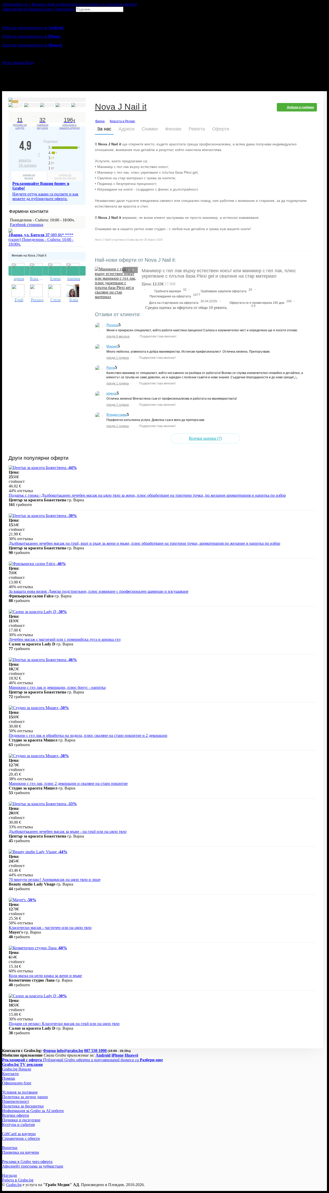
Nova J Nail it (121, 107)
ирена (111, 393)
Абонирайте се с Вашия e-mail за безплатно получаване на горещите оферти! (69, 4)
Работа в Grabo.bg (17, 1180)
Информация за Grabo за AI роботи (33, 1111)
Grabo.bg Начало (16, 1069)
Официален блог (17, 1083)
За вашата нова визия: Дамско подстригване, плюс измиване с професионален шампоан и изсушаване (98, 591)
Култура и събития (18, 1124)
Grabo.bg (14, 1184)
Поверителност (15, 1101)
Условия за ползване (20, 1092)
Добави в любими (300, 107)
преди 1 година (117, 358)
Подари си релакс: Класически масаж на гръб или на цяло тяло (64, 1023)
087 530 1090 (95, 1050)
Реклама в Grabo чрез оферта (27, 1161)
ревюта (29, 157)
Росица (112, 325)
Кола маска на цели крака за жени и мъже (45, 975)
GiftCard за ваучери (19, 1134)
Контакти (10, 1074)
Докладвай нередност (47, 271)
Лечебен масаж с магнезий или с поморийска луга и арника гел (65, 639)
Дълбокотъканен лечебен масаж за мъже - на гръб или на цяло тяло (67, 831)
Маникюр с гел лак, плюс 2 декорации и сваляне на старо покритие (68, 783)
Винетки (9, 1147)
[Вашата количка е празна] (2, 14)
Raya (110, 367)
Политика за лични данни (25, 1097)
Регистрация (13, 62)
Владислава (116, 414)
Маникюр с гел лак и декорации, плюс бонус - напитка (57, 687)
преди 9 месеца (118, 336)
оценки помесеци (29, 176)
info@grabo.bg (70, 1050)
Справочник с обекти (21, 1138)
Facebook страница (26, 224)
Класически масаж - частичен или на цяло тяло (50, 927)
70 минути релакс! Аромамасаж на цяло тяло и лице (54, 879)
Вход (29, 62)
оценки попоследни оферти (65, 176)
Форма (49, 1050)
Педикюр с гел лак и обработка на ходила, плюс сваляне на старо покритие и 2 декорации (88, 735)
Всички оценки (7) (205, 438)
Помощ (8, 1078)
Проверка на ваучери (20, 1152)
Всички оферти (15, 1115)
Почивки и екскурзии (21, 1120)
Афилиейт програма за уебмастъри (32, 1166)
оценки (27, 165)
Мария (112, 346)
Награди (9, 1175)
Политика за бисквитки (23, 1106)
